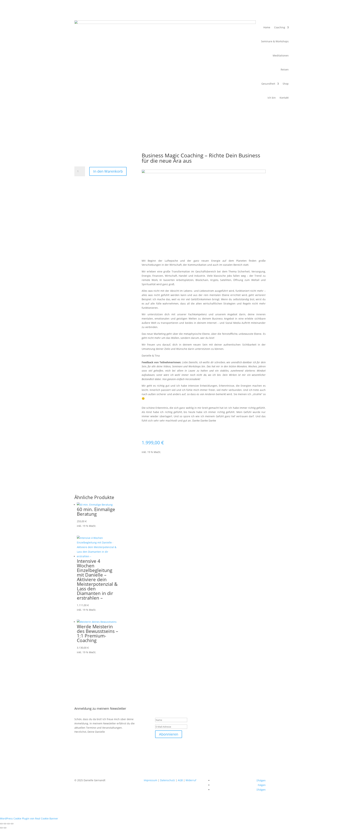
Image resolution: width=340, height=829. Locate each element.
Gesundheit (268, 83)
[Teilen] (8, 823)
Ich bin (272, 97)
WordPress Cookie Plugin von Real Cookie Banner (29, 818)
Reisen (285, 69)
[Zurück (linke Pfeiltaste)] (1, 827)
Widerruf (191, 780)
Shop (286, 83)
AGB (180, 780)
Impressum (150, 780)
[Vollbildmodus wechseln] (5, 823)
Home (266, 27)
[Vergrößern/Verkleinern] (1, 823)
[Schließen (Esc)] (12, 823)
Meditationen (281, 55)
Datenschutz (167, 780)
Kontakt (284, 97)
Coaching (279, 27)
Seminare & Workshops (275, 41)
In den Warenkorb (108, 171)
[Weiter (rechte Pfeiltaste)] (5, 827)
